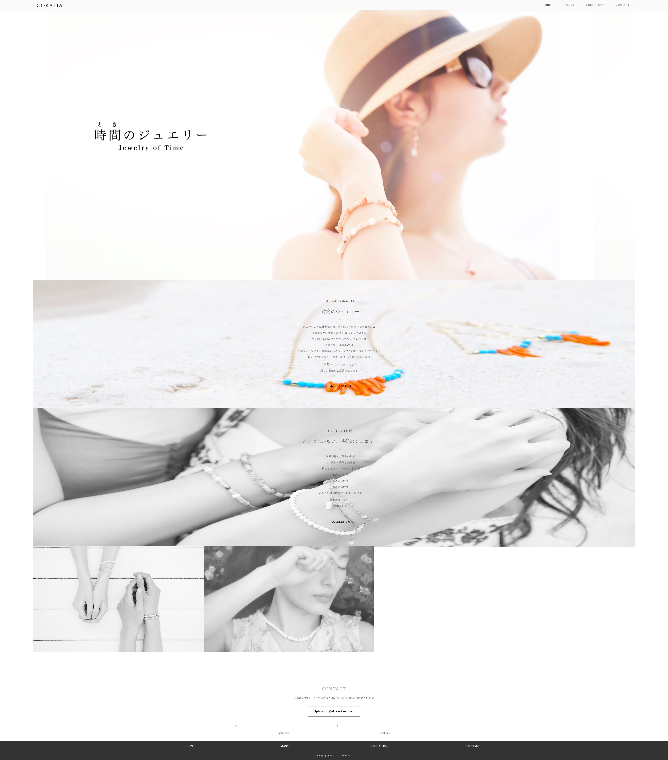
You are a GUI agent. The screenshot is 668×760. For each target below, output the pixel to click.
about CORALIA (341, 386)
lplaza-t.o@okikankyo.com (334, 711)
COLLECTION (595, 5)
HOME (549, 5)
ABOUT (570, 5)
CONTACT (622, 5)
